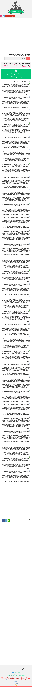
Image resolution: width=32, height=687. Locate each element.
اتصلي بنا (15, 55)
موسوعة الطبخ (26, 63)
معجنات (18, 63)
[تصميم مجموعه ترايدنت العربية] (16, 672)
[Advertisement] (16, 35)
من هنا (7, 679)
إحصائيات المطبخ (20, 54)
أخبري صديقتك (21, 55)
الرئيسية (18, 669)
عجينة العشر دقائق (26, 669)
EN (1, 16)
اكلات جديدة (27, 55)
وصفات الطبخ (27, 54)
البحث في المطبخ (12, 54)
